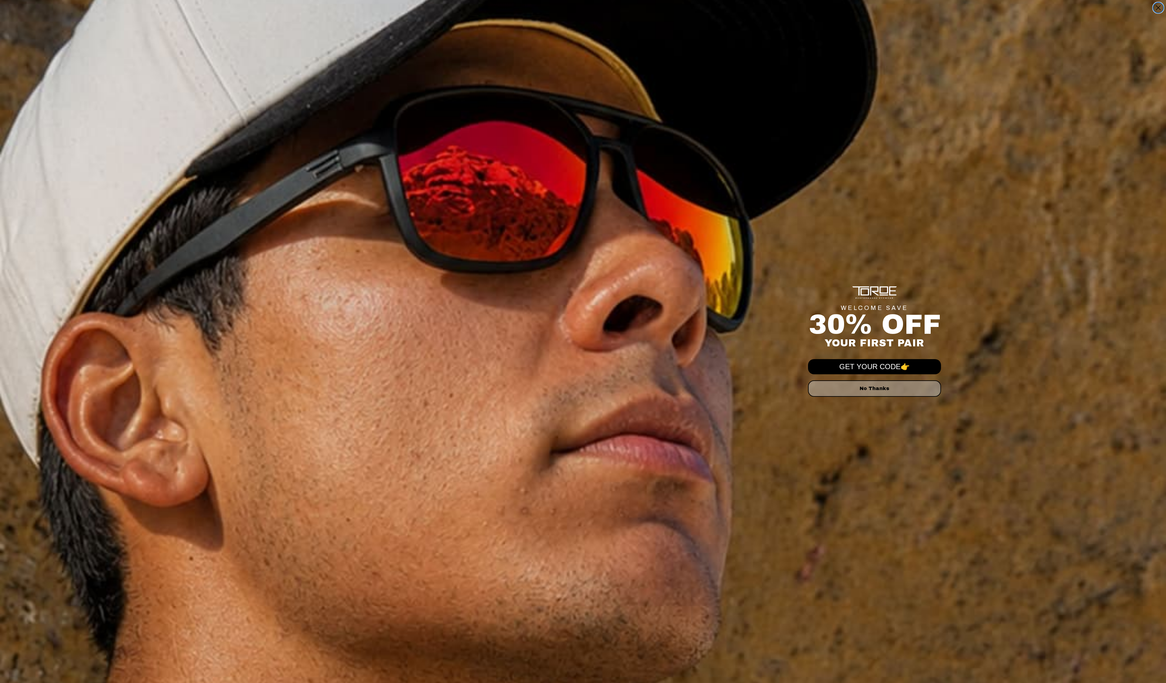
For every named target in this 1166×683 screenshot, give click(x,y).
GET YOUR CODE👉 (874, 366)
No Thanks (874, 388)
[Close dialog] (1158, 7)
